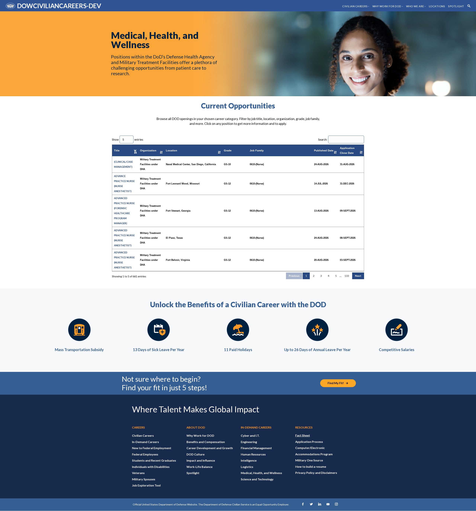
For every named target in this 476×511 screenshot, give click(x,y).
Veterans (138, 473)
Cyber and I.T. (250, 435)
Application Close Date (347, 150)
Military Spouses (143, 479)
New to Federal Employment (151, 448)
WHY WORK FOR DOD (386, 6)
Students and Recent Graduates (154, 460)
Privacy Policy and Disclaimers (316, 472)
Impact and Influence (200, 460)
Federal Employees (145, 454)
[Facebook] (302, 504)
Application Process (309, 441)
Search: (322, 139)
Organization (148, 150)
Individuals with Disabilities (151, 466)
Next (358, 275)
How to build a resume (310, 466)
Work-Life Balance (199, 466)
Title (117, 150)
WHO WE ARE (415, 6)
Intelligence (249, 460)
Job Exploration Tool (146, 485)
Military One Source (309, 460)
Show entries (127, 139)
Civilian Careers (143, 435)
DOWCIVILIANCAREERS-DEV (59, 5)
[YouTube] (328, 504)
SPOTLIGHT (456, 6)
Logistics (247, 466)
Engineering (249, 442)
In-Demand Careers (145, 442)
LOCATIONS (437, 6)
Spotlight (192, 473)
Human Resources (253, 454)
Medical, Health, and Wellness (261, 473)
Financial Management (256, 448)
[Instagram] (336, 504)
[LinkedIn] (319, 504)
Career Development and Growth (209, 448)
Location (171, 150)
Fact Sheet (302, 435)
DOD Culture (195, 454)
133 (347, 275)
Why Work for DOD (200, 435)
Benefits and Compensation (205, 442)
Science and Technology (257, 479)
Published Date (323, 150)
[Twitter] (311, 504)
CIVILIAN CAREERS (354, 6)
